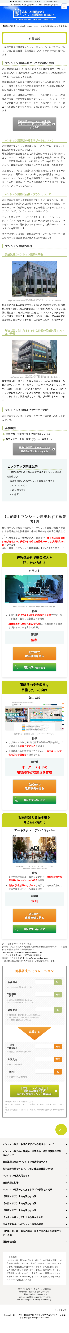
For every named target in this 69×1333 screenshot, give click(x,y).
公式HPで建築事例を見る (34, 654)
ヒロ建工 (14, 494)
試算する (34, 1031)
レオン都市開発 (18, 490)
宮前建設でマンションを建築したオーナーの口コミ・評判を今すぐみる (34, 124)
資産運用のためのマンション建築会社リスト (32, 481)
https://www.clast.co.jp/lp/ (37, 958)
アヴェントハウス (19, 485)
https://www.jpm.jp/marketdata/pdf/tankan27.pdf (22, 952)
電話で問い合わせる (34, 667)
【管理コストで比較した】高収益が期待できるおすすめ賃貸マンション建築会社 (35, 1091)
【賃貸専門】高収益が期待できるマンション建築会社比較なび (36, 1)
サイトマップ (60, 1310)
